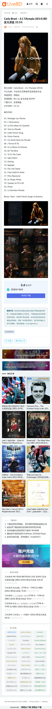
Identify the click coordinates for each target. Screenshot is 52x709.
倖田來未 (26, 669)
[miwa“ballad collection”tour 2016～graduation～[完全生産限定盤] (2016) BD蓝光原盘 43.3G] (38, 493)
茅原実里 (11, 690)
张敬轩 (11, 678)
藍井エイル (25, 690)
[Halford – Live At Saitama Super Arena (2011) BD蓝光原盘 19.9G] (13, 458)
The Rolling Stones (12, 666)
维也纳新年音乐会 (40, 686)
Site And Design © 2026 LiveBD (16, 701)
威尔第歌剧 (25, 673)
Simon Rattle (40, 661)
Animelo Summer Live (40, 632)
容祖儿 (40, 673)
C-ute (11, 640)
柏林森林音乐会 (40, 678)
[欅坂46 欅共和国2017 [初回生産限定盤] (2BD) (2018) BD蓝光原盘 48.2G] (13, 390)
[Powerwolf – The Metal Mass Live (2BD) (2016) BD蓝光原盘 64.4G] (38, 424)
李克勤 (26, 678)
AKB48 (11, 632)
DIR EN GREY (26, 645)
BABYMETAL (11, 637)
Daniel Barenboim (11, 645)
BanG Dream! (26, 637)
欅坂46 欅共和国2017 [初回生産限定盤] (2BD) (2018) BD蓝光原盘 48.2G (13, 408)
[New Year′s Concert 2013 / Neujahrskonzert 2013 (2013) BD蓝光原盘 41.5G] (13, 493)
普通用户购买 (17, 290)
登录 (31, 4)
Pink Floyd (11, 661)
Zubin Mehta (25, 666)
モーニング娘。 (40, 666)
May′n (26, 657)
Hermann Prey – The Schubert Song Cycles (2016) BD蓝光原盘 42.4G (38, 408)
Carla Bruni (18, 88)
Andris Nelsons (26, 632)
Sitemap (45, 701)
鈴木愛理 (40, 690)
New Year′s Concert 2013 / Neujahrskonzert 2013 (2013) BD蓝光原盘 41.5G (13, 511)
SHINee (26, 661)
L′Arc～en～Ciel (40, 653)
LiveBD (9, 27)
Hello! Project (26, 649)
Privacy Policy (34, 701)
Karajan (11, 653)
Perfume (40, 657)
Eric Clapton (40, 645)
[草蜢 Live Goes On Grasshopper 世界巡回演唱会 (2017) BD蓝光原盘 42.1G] (38, 458)
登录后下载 (26, 296)
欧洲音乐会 (25, 682)
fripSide (11, 648)
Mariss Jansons (11, 657)
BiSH (40, 636)
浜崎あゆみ (11, 686)
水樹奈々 (40, 682)
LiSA (26, 653)
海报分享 (21, 341)
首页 (15, 13)
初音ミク (40, 669)
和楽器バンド (11, 674)
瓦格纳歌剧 (25, 686)
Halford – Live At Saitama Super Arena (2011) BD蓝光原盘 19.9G (13, 477)
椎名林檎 (11, 682)
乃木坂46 (11, 669)
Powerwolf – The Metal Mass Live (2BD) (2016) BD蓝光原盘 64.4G (38, 443)
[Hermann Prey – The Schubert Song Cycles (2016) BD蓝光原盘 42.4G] (38, 390)
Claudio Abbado (40, 641)
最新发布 (24, 13)
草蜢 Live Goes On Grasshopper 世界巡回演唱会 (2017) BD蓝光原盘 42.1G (38, 477)
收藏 (9, 341)
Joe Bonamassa (40, 649)
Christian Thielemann (25, 641)
